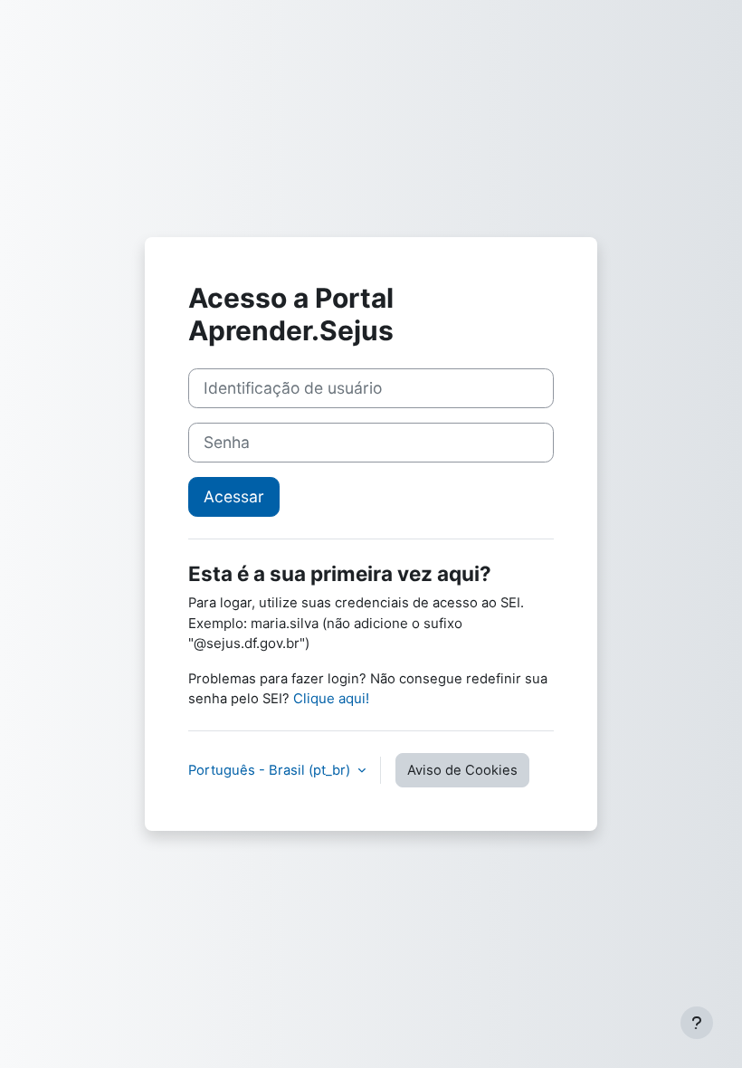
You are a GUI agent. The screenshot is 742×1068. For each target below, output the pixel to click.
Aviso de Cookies (462, 770)
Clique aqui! (331, 698)
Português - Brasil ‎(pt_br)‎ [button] (271, 770)
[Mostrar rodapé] (696, 1022)
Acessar (234, 496)
